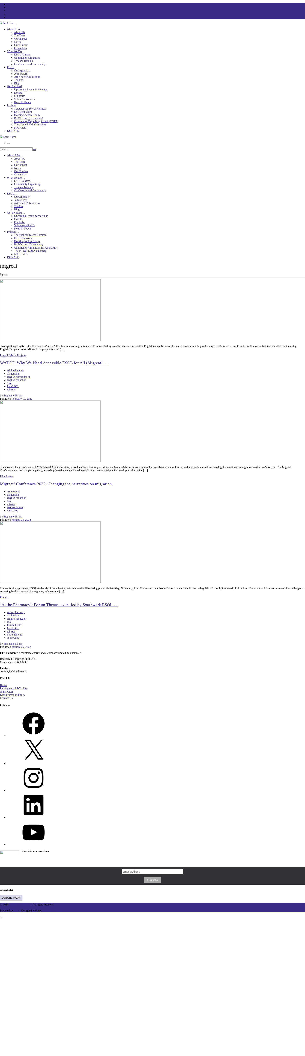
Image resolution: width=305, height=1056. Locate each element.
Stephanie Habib (13, 395)
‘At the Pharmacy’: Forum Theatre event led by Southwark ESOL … (59, 604)
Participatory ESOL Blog (14, 688)
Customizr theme (51, 910)
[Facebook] (33, 735)
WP (16, 910)
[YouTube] (33, 844)
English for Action (19, 904)
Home (3, 685)
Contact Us (6, 697)
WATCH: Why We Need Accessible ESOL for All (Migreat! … (54, 363)
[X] (33, 762)
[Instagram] (33, 790)
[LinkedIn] (33, 817)
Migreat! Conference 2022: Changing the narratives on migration (56, 484)
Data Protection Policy (12, 694)
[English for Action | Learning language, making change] (8, 23)
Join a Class (6, 691)
